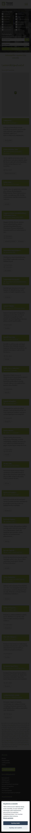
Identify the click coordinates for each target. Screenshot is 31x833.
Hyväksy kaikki (15, 823)
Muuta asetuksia (8, 818)
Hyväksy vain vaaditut (15, 827)
